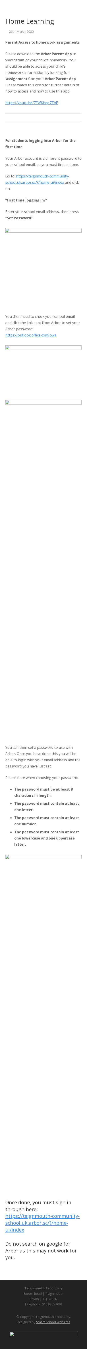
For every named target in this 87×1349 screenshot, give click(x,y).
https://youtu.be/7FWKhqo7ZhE (31, 102)
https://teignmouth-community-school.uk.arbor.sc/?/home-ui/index (42, 1222)
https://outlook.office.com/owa (30, 335)
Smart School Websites (53, 1322)
